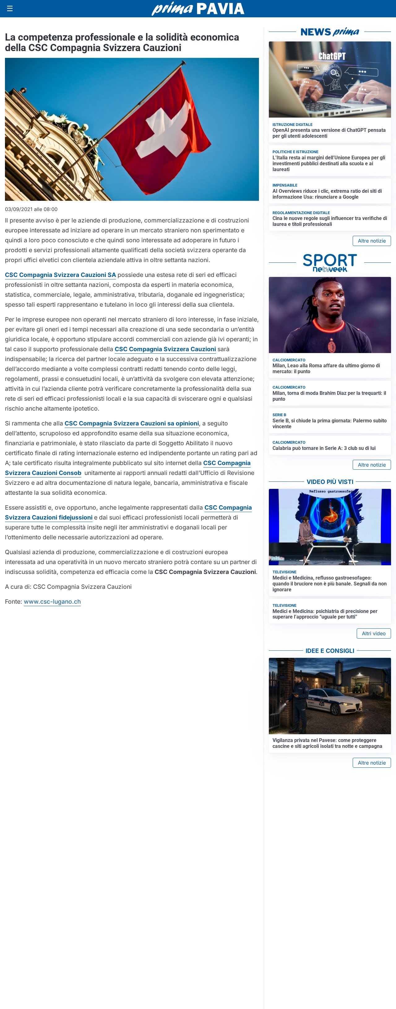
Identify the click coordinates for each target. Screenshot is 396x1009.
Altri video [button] (374, 633)
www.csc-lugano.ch (52, 601)
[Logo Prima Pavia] (198, 9)
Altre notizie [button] (372, 241)
